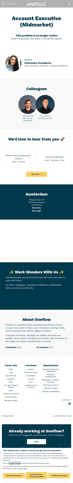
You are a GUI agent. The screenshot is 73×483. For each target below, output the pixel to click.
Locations (11, 379)
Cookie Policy (14, 463)
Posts (11, 390)
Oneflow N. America (11, 394)
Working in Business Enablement (51, 370)
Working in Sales (51, 388)
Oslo (31, 382)
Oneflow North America (31, 386)
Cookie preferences (59, 475)
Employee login (7, 416)
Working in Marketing (50, 391)
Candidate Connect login (62, 416)
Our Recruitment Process (11, 386)
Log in (36, 441)
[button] (69, 3)
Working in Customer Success (50, 381)
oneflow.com (66, 400)
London (31, 369)
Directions (36, 208)
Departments (11, 376)
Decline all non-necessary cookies (36, 475)
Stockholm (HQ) (30, 372)
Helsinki (31, 379)
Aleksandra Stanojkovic (37, 63)
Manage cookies (10, 400)
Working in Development (50, 376)
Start (11, 369)
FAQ (11, 382)
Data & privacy (11, 397)
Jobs (11, 372)
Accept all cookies (13, 475)
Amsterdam (31, 376)
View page (36, 211)
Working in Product (51, 385)
